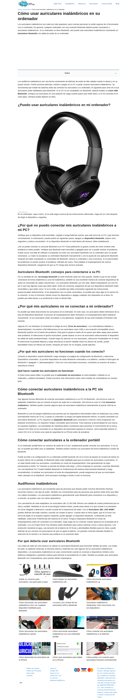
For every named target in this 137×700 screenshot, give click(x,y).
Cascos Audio (106, 4)
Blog (117, 4)
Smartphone (69, 4)
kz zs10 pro (54, 678)
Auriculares (93, 4)
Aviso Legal (30, 673)
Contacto (29, 675)
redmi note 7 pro (55, 675)
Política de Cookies (32, 668)
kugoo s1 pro (54, 673)
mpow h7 (53, 668)
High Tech (57, 4)
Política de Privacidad (33, 671)
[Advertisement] (68, 52)
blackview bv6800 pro (57, 680)
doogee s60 (54, 671)
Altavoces (82, 4)
